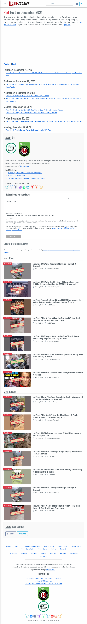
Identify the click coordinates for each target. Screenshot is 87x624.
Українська (43, 556)
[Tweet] (81, 4)
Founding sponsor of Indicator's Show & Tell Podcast (26, 178)
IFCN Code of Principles (31, 546)
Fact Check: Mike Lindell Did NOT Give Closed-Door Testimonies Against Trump (34, 110)
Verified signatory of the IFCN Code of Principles (25, 173)
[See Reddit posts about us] (36, 187)
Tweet (23, 533)
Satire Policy (62, 546)
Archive (53, 549)
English (24, 553)
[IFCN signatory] (43, 594)
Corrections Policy (27, 549)
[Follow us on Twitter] (28, 187)
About (17, 546)
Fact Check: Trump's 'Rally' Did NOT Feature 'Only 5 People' (27, 96)
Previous (7, 64)
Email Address (11, 201)
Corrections (42, 549)
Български (13, 553)
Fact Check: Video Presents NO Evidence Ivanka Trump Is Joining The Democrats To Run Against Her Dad (44, 121)
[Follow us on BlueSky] (11, 187)
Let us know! (24, 166)
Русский (63, 553)
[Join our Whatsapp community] (24, 187)
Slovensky (73, 553)
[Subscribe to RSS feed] (41, 187)
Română (53, 553)
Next (14, 64)
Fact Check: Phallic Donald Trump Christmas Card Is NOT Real (28, 130)
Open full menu (5, 3)
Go (70, 4)
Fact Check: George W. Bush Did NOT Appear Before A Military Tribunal (31, 113)
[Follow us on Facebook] (15, 187)
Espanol (33, 553)
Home (8, 546)
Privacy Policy (76, 546)
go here (67, 25)
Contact (63, 549)
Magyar (43, 553)
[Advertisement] (43, 43)
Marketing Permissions (14, 213)
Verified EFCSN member (16, 175)
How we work (49, 546)
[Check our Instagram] (20, 187)
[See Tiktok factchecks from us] (7, 187)
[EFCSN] (43, 606)
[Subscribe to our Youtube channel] (32, 187)
